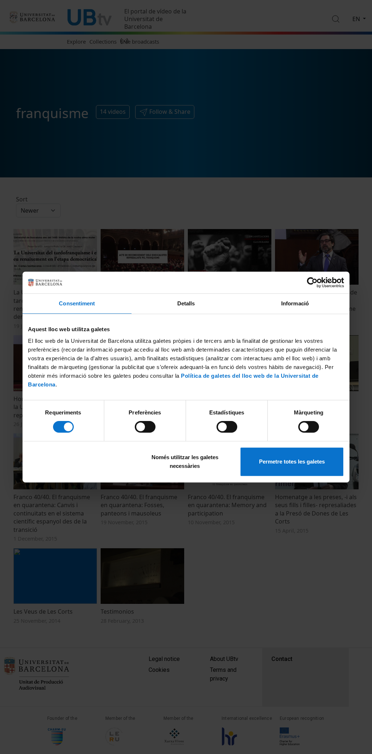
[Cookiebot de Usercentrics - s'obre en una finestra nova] (312, 282)
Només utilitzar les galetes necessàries (184, 461)
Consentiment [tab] (77, 303)
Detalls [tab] (186, 303)
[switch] (145, 427)
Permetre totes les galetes (292, 461)
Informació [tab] (295, 303)
